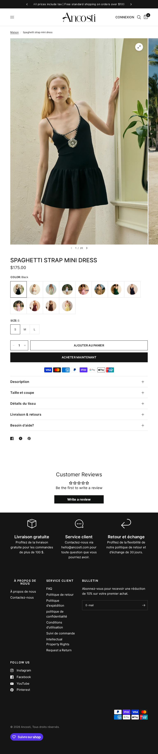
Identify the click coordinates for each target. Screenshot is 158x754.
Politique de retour (60, 595)
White (35, 289)
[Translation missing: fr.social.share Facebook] (12, 438)
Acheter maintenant (79, 357)
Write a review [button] (79, 499)
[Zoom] (139, 47)
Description (19, 382)
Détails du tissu (23, 403)
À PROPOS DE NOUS (25, 582)
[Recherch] (139, 17)
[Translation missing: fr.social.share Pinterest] (30, 438)
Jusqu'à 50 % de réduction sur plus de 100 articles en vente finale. (79, 4)
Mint (51, 289)
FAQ (49, 589)
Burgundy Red (35, 306)
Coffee (51, 306)
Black (18, 289)
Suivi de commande (60, 633)
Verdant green (116, 289)
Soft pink (18, 306)
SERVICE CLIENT (60, 580)
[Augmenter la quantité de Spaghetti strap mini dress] (25, 345)
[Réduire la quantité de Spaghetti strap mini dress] (13, 345)
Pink (83, 289)
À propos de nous (23, 591)
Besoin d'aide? (22, 425)
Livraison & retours (25, 414)
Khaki (100, 289)
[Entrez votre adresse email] (143, 605)
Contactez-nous (22, 597)
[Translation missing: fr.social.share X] (21, 438)
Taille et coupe (22, 392)
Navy (132, 289)
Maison (14, 32)
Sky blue (67, 289)
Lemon (67, 306)
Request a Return (59, 650)
